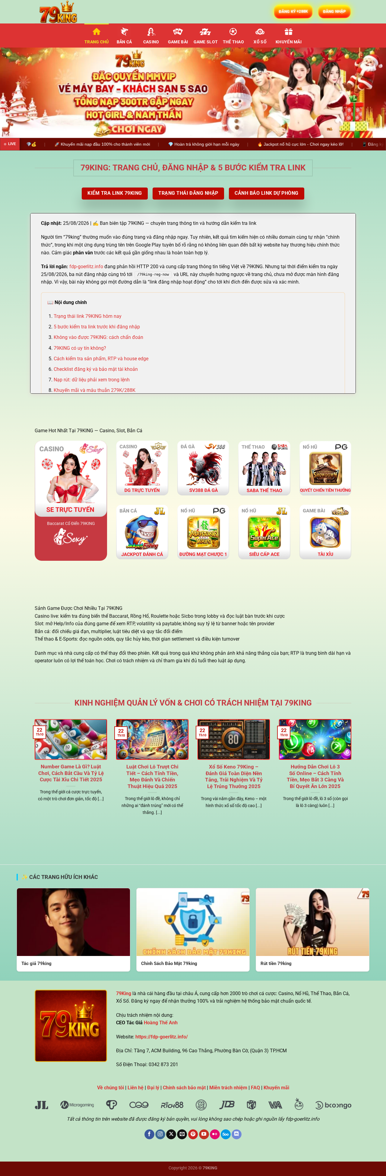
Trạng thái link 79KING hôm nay (88, 316)
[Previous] (15, 93)
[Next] (370, 93)
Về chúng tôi (110, 1088)
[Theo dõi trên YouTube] (204, 1134)
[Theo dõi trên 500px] (226, 1134)
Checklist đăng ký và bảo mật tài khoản (96, 369)
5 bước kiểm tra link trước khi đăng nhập (97, 327)
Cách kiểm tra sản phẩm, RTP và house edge (101, 358)
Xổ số (260, 42)
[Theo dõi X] (171, 1134)
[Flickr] (215, 1134)
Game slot (206, 42)
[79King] (65, 11)
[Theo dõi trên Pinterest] (193, 1134)
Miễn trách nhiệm (228, 1088)
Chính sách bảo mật (184, 1088)
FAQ (255, 1088)
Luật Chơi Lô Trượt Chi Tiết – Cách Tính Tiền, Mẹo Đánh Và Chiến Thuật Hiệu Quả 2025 (152, 776)
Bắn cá (124, 42)
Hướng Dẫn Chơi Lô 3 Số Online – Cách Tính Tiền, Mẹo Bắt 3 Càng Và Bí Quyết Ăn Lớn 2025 (315, 776)
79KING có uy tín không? (80, 348)
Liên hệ (136, 1088)
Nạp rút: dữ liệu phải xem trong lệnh (92, 380)
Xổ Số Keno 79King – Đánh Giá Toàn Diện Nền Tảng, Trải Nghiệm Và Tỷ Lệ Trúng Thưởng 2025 (234, 776)
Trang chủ (96, 42)
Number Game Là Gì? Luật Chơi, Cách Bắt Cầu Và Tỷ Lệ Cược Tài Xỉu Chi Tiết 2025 (71, 773)
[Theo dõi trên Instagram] (160, 1134)
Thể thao (233, 42)
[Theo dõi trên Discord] (237, 1134)
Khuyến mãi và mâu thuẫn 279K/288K (94, 390)
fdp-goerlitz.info (86, 266)
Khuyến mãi (289, 42)
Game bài (178, 42)
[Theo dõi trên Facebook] (149, 1134)
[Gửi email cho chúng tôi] (182, 1134)
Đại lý (153, 1088)
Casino (151, 42)
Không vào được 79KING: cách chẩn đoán (98, 337)
